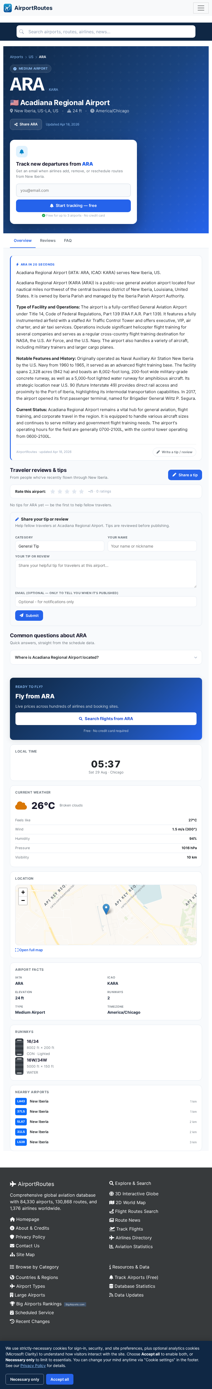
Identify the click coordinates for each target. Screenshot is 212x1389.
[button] (106, 909)
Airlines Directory (133, 1237)
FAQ (68, 240)
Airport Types (30, 1286)
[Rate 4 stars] (74, 491)
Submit (32, 615)
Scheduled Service (34, 1312)
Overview (23, 240)
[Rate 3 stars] (67, 491)
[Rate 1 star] (52, 491)
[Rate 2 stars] (60, 491)
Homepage (27, 1219)
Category (24, 537)
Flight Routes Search (136, 1211)
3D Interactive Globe (136, 1193)
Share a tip (188, 475)
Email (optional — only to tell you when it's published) (66, 593)
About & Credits (31, 1228)
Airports (16, 57)
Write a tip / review (177, 452)
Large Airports (29, 1295)
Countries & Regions (36, 1277)
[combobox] (106, 31)
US (31, 57)
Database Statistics (134, 1286)
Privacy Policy (29, 1237)
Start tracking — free (76, 205)
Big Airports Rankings (49, 1303)
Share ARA (29, 124)
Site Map (25, 1254)
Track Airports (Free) (135, 1277)
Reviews (48, 240)
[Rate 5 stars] (81, 491)
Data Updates (128, 1295)
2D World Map (130, 1202)
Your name (118, 537)
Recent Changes (32, 1321)
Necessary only (24, 1379)
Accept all (60, 1379)
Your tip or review (32, 556)
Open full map (30, 950)
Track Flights (129, 1229)
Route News (127, 1220)
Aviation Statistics (133, 1246)
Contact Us (26, 1245)
